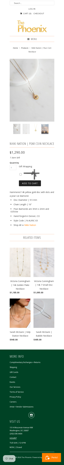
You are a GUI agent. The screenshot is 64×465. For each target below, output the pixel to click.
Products (24, 48)
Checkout (38, 13)
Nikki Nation (30, 225)
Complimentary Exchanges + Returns (25, 362)
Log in (32, 9)
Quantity (14, 162)
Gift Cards (14, 372)
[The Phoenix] (32, 27)
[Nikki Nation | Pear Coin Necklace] (32, 90)
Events (12, 382)
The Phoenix (26, 457)
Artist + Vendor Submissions (21, 406)
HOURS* (13, 438)
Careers (13, 402)
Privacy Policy (15, 397)
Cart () (27, 13)
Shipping (13, 367)
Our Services (15, 387)
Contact (13, 377)
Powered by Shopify (40, 457)
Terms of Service (17, 392)
